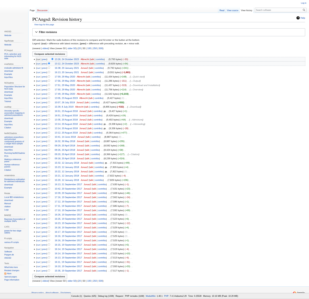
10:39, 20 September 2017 (68, 193)
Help (302, 18)
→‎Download (134, 106)
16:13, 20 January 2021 (67, 72)
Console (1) (76, 296)
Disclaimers (66, 293)
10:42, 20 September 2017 (68, 188)
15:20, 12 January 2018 (67, 180)
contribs (100, 59)
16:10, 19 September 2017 (68, 266)
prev (44, 59)
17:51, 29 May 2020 (65, 85)
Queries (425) (90, 296)
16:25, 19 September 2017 (68, 219)
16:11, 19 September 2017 (68, 262)
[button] (168, 32)
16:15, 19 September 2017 (68, 244)
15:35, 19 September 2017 (68, 270)
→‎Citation (134, 154)
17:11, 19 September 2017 (68, 206)
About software (52, 293)
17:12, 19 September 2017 (68, 201)
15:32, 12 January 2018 (67, 162)
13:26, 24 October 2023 (67, 59)
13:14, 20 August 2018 (66, 124)
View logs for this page (44, 25)
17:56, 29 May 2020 (65, 81)
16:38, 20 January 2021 (67, 68)
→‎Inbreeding (137, 124)
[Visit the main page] (14, 13)
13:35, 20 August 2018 (66, 119)
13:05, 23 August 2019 (66, 98)
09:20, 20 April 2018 (65, 154)
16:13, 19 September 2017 (68, 257)
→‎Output (135, 81)
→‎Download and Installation (145, 85)
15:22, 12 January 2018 (67, 171)
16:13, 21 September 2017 (68, 184)
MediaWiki (150, 296)
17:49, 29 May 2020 (65, 94)
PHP (166, 296)
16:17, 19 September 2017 (68, 232)
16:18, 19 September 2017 (68, 227)
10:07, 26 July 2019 (65, 102)
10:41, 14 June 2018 (65, 137)
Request (119, 296)
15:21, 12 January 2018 (67, 175)
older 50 (72, 48)
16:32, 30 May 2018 (65, 141)
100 (89, 48)
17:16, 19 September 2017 (68, 197)
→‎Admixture (136, 119)
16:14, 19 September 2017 (68, 249)
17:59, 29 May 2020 (65, 76)
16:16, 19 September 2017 (68, 236)
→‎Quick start (137, 76)
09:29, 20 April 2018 (65, 145)
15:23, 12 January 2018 (67, 167)
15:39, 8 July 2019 (64, 106)
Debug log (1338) (106, 296)
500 (101, 48)
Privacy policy (38, 293)
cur (38, 63)
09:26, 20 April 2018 (65, 150)
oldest (45, 48)
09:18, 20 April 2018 (65, 158)
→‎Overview (136, 89)
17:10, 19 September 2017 (68, 210)
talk (92, 59)
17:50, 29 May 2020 (65, 89)
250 (95, 48)
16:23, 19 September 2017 (68, 223)
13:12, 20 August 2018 (66, 132)
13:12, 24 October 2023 (67, 63)
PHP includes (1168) (134, 296)
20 (79, 48)
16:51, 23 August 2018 (66, 111)
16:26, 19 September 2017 (68, 214)
